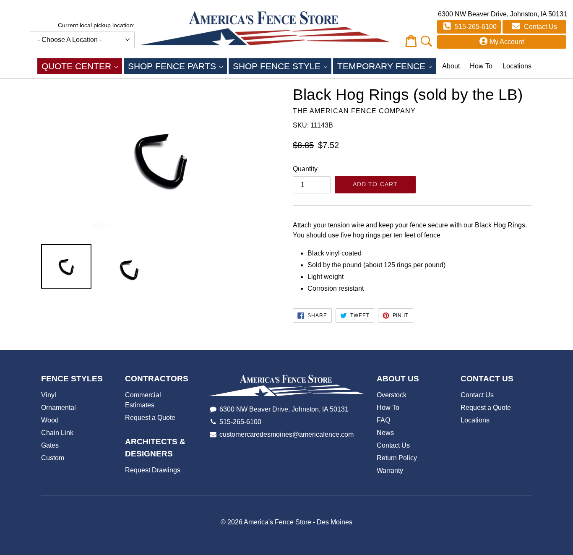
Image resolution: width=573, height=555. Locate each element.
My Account (507, 41)
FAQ (383, 420)
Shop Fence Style (282, 66)
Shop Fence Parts (177, 66)
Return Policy (397, 457)
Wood (50, 420)
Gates (50, 445)
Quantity (305, 168)
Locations (517, 66)
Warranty (390, 470)
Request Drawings (152, 470)
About (451, 66)
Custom (52, 457)
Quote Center (82, 66)
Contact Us (539, 26)
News (385, 432)
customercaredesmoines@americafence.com (286, 434)
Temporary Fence (386, 66)
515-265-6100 (475, 26)
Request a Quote (150, 417)
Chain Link (57, 432)
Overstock (391, 395)
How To (481, 66)
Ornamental (58, 407)
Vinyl (48, 395)
